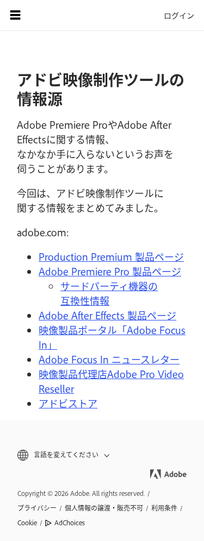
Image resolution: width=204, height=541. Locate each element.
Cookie (27, 522)
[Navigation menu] (15, 15)
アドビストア (68, 403)
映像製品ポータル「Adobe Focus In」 (112, 337)
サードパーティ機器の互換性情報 (109, 293)
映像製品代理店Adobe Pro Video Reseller (111, 381)
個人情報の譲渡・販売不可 (104, 508)
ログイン (179, 15)
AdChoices (69, 522)
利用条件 (164, 508)
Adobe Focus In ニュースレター (109, 359)
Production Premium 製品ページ (111, 256)
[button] (102, 455)
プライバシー (37, 508)
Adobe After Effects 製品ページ (107, 315)
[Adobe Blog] (45, 15)
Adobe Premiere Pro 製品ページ (110, 271)
